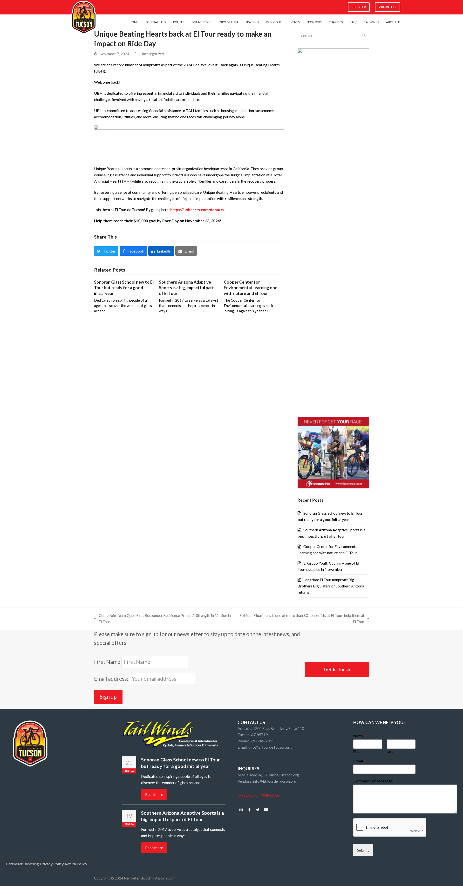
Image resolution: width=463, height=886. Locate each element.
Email (359, 761)
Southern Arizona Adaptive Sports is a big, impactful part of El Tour (186, 288)
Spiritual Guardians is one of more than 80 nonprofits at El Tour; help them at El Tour (300, 619)
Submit (363, 850)
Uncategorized (152, 54)
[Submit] (364, 35)
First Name (107, 662)
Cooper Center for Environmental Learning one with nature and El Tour (250, 288)
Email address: (111, 678)
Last (390, 751)
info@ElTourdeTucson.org (270, 747)
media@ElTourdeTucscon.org (274, 775)
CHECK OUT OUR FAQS (259, 795)
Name (359, 735)
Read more (154, 794)
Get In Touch (337, 669)
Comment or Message (374, 781)
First (356, 751)
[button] (106, 250)
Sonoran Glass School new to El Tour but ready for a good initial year (124, 288)
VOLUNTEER (387, 7)
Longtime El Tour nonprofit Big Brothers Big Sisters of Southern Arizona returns (331, 585)
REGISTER (359, 7)
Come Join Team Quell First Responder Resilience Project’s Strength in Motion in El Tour (162, 619)
